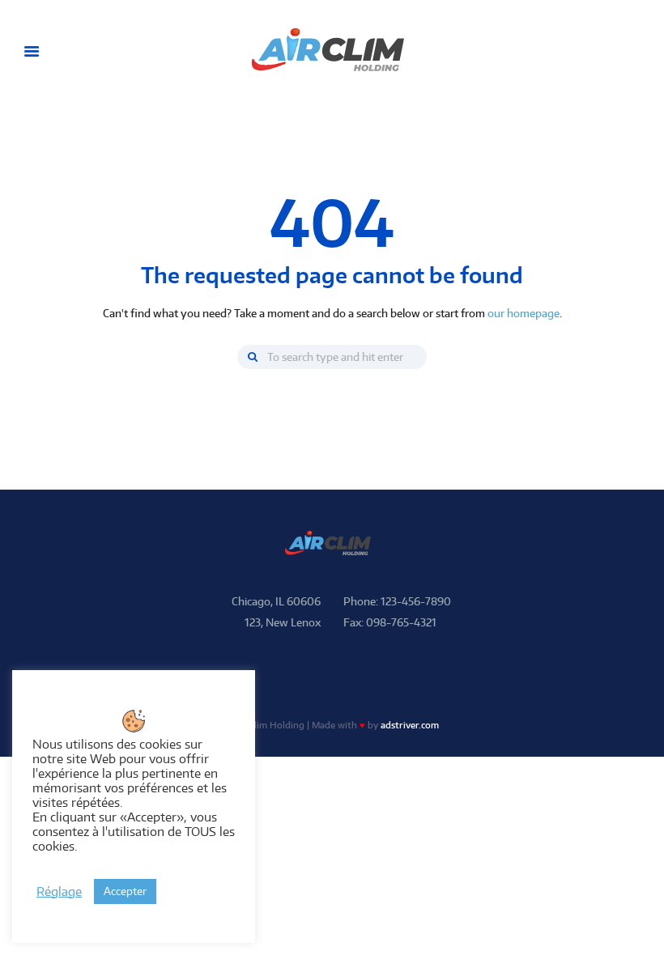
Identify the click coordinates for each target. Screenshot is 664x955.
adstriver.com (410, 725)
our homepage (523, 313)
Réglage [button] (59, 892)
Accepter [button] (125, 891)
